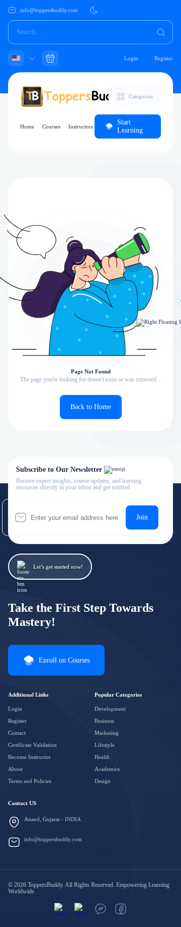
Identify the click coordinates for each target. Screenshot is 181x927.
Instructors (80, 126)
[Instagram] (60, 909)
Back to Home (90, 407)
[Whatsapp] (80, 909)
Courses (51, 126)
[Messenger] (101, 909)
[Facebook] (121, 909)
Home (27, 126)
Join (142, 517)
